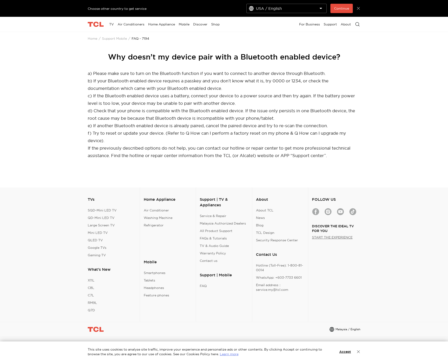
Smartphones (154, 273)
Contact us (208, 261)
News (260, 218)
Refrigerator (154, 225)
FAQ (203, 286)
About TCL (264, 210)
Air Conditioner (156, 210)
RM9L (92, 303)
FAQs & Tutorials (213, 238)
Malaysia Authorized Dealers (223, 223)
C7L (91, 295)
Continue (341, 8)
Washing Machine (158, 218)
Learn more (229, 354)
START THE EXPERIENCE (332, 237)
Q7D (91, 310)
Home (92, 38)
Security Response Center (277, 240)
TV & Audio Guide (214, 246)
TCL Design (265, 233)
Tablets (149, 280)
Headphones (154, 288)
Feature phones (156, 295)
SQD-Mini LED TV (102, 210)
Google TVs (97, 248)
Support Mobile (114, 38)
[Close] (358, 352)
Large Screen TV (101, 225)
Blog (259, 225)
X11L (91, 280)
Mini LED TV (98, 233)
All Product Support (216, 231)
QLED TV (95, 240)
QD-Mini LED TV (101, 218)
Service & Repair (213, 216)
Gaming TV (97, 255)
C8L (91, 288)
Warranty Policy (213, 253)
